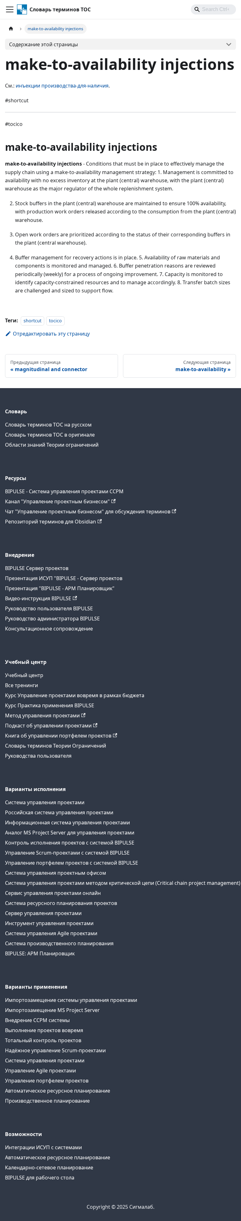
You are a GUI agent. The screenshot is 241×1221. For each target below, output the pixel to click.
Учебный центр (24, 675)
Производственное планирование (47, 1100)
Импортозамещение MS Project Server (52, 1010)
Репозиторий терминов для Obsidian (50, 521)
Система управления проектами (44, 802)
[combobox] (213, 9)
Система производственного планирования (59, 943)
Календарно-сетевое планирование (49, 1167)
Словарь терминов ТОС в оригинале (50, 434)
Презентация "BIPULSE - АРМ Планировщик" (60, 588)
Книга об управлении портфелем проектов (58, 735)
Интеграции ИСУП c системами (43, 1147)
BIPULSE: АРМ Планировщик (40, 953)
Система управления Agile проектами (51, 933)
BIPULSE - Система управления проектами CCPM (64, 491)
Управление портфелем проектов (46, 1080)
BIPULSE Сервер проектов (36, 568)
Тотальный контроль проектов (43, 1040)
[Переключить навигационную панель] (9, 9)
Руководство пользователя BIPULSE (49, 608)
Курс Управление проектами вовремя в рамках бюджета (74, 695)
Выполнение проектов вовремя (44, 1030)
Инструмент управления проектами (49, 923)
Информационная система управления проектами (67, 822)
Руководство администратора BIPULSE (52, 618)
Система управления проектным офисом (55, 872)
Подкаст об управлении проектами (48, 725)
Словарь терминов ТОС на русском (48, 424)
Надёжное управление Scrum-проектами (55, 1050)
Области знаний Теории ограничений (52, 444)
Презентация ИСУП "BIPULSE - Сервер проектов (63, 578)
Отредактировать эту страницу (51, 333)
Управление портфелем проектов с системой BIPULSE (71, 862)
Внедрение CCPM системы (37, 1020)
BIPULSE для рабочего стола (39, 1177)
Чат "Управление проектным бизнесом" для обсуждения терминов (87, 511)
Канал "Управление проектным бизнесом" (57, 501)
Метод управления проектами (42, 715)
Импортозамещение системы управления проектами (71, 1000)
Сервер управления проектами (43, 913)
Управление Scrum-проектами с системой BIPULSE (67, 852)
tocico (55, 321)
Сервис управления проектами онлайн (53, 893)
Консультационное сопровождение (49, 628)
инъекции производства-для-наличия (62, 85)
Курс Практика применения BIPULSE (49, 705)
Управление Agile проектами (40, 1070)
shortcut (32, 321)
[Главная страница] (11, 29)
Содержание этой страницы (43, 44)
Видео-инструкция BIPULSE (38, 598)
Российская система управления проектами (59, 812)
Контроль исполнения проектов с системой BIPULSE (69, 842)
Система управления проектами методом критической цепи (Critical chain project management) (122, 882)
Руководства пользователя (38, 755)
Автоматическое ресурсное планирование (57, 1090)
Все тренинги (21, 685)
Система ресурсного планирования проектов (61, 903)
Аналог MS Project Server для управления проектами (69, 832)
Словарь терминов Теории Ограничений (55, 745)
